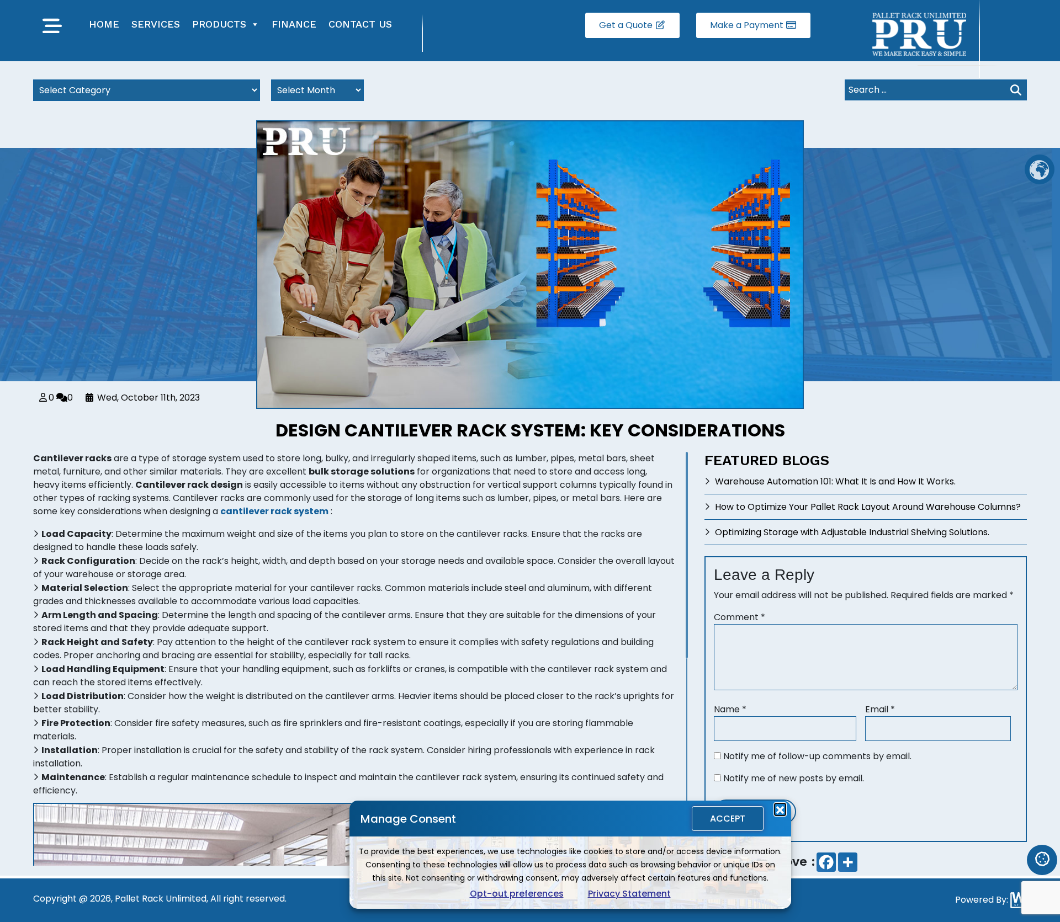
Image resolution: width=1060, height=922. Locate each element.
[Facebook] (826, 862)
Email (880, 709)
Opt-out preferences (517, 893)
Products (219, 24)
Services (155, 24)
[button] (780, 808)
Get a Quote (627, 25)
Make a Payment (748, 25)
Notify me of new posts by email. (793, 778)
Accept (727, 818)
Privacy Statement (629, 893)
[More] (847, 862)
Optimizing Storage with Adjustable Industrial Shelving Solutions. (852, 532)
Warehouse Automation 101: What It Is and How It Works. (835, 481)
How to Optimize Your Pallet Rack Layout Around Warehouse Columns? (868, 506)
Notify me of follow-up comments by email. (817, 756)
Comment (739, 617)
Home (104, 24)
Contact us (360, 24)
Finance (294, 24)
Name (730, 709)
